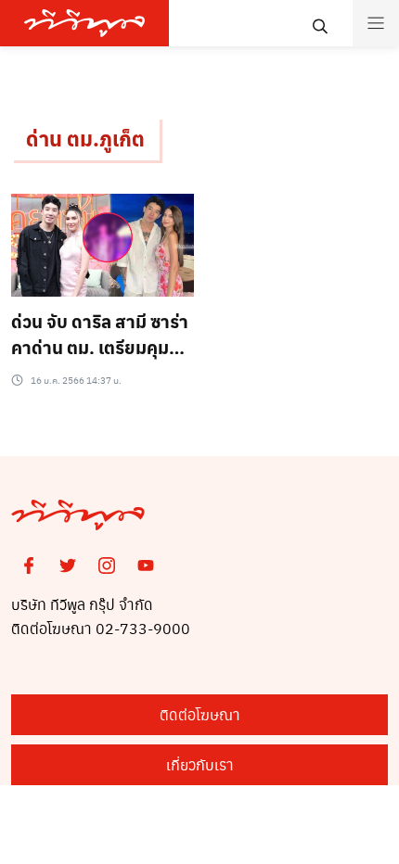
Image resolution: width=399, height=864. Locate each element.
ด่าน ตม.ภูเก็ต (85, 138)
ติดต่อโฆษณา (200, 714)
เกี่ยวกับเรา (200, 764)
